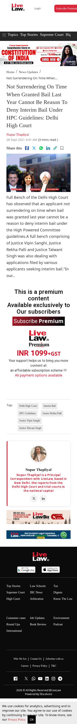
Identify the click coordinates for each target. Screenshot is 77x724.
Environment (61, 618)
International (14, 630)
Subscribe (39, 321)
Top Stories (29, 34)
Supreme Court (52, 34)
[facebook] (27, 148)
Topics (13, 34)
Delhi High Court (28, 405)
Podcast (58, 624)
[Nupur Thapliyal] (38, 454)
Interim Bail (50, 405)
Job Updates (37, 618)
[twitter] (34, 148)
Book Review (38, 624)
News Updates (28, 72)
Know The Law (63, 598)
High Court (13, 598)
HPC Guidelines (27, 413)
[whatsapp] (41, 148)
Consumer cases (15, 618)
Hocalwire (46, 694)
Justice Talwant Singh (30, 428)
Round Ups (13, 624)
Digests (57, 592)
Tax (55, 586)
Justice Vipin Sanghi (29, 420)
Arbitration (36, 598)
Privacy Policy (17, 719)
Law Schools (38, 586)
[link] (55, 148)
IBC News (36, 592)
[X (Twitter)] (33, 498)
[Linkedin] (48, 148)
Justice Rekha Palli (52, 413)
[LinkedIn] (43, 498)
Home (10, 72)
